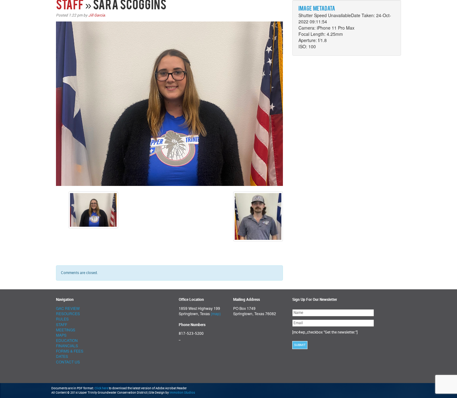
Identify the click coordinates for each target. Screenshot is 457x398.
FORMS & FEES (69, 350)
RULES (62, 318)
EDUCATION (67, 340)
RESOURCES (68, 313)
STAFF (70, 6)
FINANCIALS (67, 345)
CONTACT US (68, 361)
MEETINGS (65, 329)
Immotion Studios (182, 393)
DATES (62, 356)
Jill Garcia (96, 15)
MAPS (61, 335)
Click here (101, 388)
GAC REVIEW (68, 308)
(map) (216, 313)
